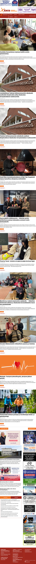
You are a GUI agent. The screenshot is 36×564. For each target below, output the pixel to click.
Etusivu (10, 14)
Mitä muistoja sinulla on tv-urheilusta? (7, 481)
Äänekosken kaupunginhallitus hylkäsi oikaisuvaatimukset (9, 513)
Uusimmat (16, 497)
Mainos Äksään (21, 14)
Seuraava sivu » (32, 428)
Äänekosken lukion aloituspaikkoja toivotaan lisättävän (9, 459)
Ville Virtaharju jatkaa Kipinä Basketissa (6, 511)
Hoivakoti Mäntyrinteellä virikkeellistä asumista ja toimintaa (17, 344)
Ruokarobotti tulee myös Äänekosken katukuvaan (8, 507)
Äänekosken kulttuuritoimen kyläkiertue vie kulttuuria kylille (9, 505)
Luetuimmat (5, 497)
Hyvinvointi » (2, 105)
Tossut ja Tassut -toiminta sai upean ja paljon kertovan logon (17, 261)
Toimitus (11, 16)
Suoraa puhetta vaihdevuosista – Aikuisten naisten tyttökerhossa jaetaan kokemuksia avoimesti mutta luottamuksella (14, 220)
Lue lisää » (1, 268)
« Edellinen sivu (4, 428)
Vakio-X (15, 16)
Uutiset (15, 14)
